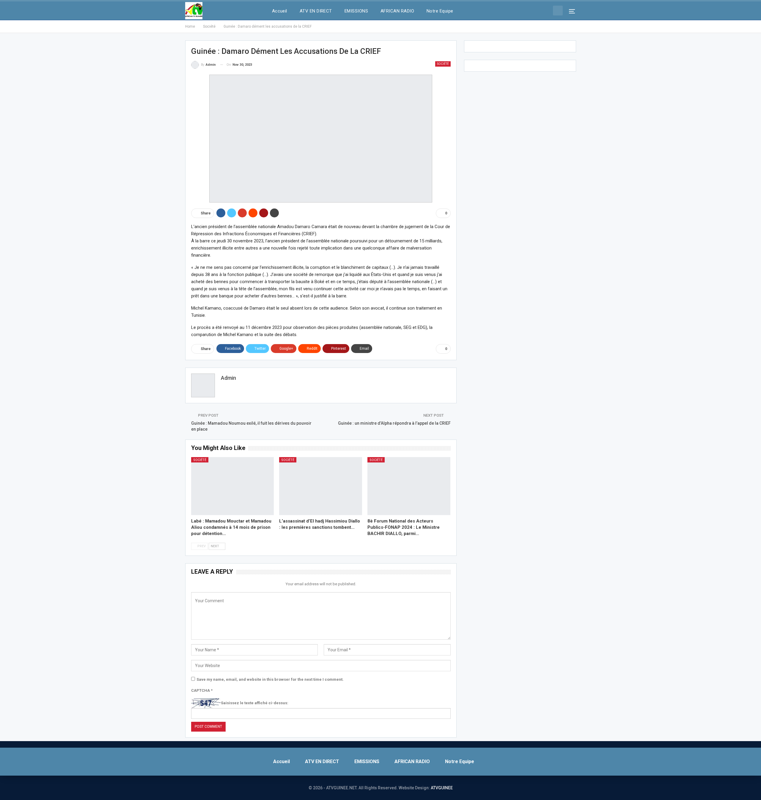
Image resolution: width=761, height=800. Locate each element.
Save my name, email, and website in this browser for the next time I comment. (270, 679)
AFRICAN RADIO (397, 11)
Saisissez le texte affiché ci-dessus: (254, 703)
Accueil (279, 11)
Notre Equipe (440, 11)
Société (443, 63)
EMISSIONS (356, 11)
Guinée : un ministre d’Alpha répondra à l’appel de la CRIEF (394, 423)
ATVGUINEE (442, 787)
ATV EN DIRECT (316, 11)
